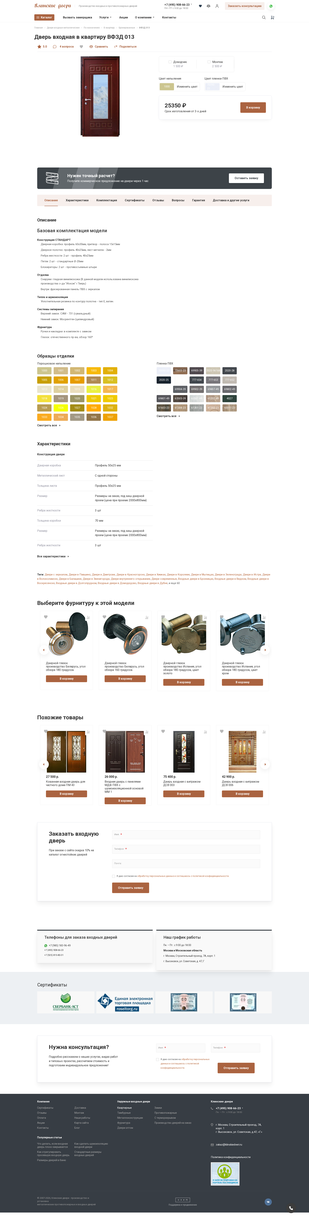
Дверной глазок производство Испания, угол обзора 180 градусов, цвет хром (241, 668)
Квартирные (124, 1107)
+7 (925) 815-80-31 (53, 955)
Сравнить (101, 46)
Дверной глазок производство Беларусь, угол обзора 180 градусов (65, 666)
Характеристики (77, 200)
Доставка (80, 1107)
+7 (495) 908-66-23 (177, 4)
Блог (77, 1127)
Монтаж (79, 1112)
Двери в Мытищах (202, 574)
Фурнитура (123, 1122)
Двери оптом (125, 1127)
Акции (123, 17)
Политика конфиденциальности (231, 1157)
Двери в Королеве (178, 574)
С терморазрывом (165, 1117)
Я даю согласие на (173, 876)
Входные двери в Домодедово (117, 583)
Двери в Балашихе (70, 578)
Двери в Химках (156, 574)
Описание (51, 200)
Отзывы (158, 200)
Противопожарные (165, 1112)
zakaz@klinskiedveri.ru (229, 1144)
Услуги (104, 17)
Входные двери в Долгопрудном (76, 583)
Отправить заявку (130, 888)
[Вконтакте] (268, 1202)
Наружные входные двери (133, 1101)
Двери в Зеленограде (228, 574)
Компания (43, 1101)
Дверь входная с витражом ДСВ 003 (181, 783)
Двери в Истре (252, 574)
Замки (158, 1107)
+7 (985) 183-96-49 (60, 945)
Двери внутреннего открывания (130, 578)
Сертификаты (134, 200)
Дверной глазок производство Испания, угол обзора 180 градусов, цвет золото (182, 668)
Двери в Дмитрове (103, 574)
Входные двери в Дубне (153, 583)
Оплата (41, 1117)
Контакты (169, 17)
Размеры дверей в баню (51, 1160)
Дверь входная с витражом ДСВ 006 (240, 783)
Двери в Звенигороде (96, 578)
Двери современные (164, 578)
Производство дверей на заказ (172, 1122)
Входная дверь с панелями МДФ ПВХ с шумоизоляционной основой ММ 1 (124, 787)
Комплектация (106, 200)
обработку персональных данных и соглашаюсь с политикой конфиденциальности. (183, 876)
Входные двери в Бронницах (195, 578)
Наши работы (82, 1117)
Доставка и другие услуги (231, 200)
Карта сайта (81, 1122)
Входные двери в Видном (230, 578)
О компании (143, 17)
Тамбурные (124, 1112)
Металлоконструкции (130, 1117)
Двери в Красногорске (130, 574)
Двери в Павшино (80, 574)
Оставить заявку (246, 178)
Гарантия (198, 200)
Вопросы (178, 200)
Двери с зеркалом (56, 574)
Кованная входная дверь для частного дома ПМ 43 (65, 783)
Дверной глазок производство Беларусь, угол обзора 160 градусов (124, 666)
